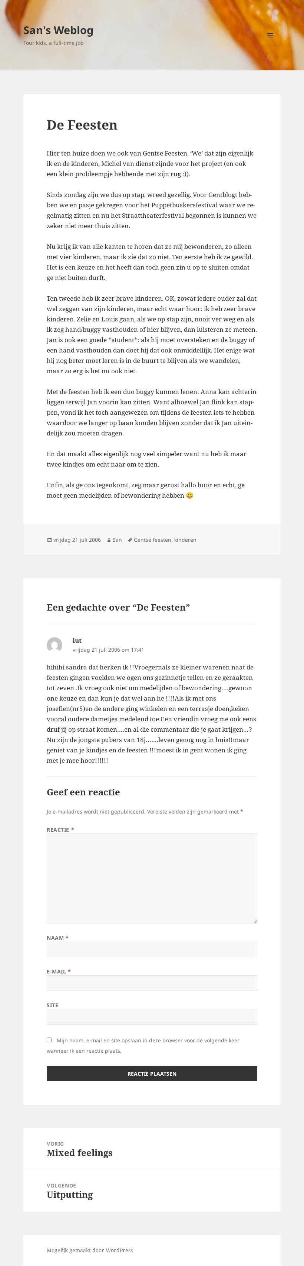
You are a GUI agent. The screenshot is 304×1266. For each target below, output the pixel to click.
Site (52, 1005)
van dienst (138, 163)
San (117, 539)
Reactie (60, 829)
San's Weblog (58, 30)
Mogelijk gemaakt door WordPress (90, 1250)
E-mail (59, 971)
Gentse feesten (152, 539)
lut (77, 640)
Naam (58, 937)
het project (206, 163)
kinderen (185, 539)
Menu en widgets (270, 45)
